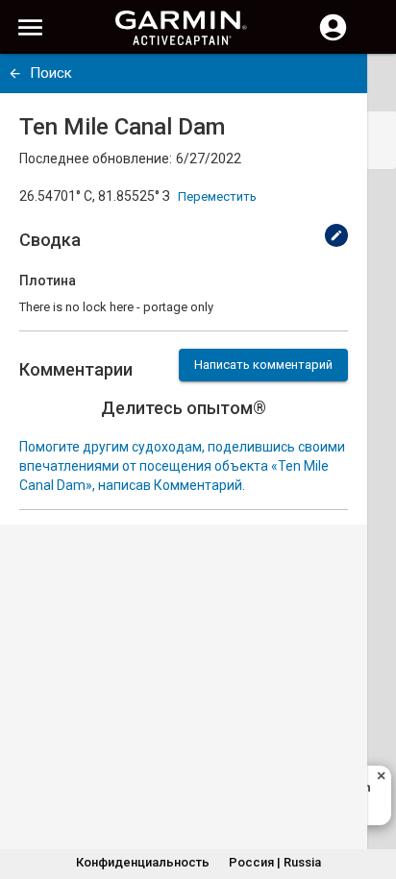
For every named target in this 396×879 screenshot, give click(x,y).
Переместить (217, 196)
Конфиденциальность (143, 862)
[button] (372, 791)
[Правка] (336, 235)
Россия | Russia (275, 862)
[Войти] (333, 38)
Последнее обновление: (95, 158)
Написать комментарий (263, 364)
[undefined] (15, 73)
